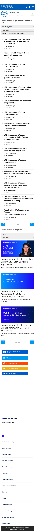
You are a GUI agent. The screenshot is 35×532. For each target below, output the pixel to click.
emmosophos (9, 60)
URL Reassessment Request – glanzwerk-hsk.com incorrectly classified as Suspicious (15, 185)
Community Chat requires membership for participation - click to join (17, 528)
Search (26, 7)
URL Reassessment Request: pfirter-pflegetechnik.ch (17, 102)
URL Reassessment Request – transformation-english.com (15, 150)
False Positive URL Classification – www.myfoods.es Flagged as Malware (18, 172)
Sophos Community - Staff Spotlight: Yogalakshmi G (17, 262)
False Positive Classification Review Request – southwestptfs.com (17, 125)
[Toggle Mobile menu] (32, 7)
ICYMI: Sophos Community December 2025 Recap (16, 328)
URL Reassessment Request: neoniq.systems (15, 161)
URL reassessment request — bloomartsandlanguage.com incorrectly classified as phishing (18, 198)
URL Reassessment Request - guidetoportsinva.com (15, 77)
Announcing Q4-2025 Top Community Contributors (13, 295)
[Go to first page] (16, 342)
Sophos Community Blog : (13, 259)
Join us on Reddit (11, 363)
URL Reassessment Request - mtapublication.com (15, 65)
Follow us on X (10, 358)
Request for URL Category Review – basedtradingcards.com (17, 54)
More (22, 15)
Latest (9, 46)
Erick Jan (8, 48)
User (29, 7)
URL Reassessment (12, 368)
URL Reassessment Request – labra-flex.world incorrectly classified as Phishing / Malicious (17, 89)
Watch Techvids (11, 374)
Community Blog (13, 15)
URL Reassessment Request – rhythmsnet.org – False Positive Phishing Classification (16, 137)
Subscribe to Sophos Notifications (13, 352)
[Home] (9, 6)
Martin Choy (9, 119)
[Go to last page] (18, 224)
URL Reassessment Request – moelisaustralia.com (15, 113)
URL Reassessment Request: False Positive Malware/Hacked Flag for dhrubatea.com (17, 41)
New (32, 13)
